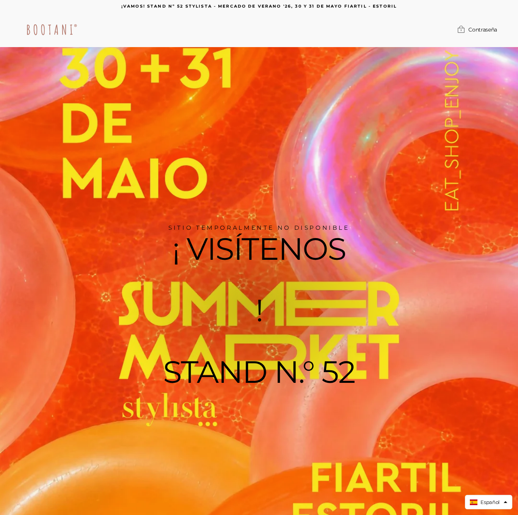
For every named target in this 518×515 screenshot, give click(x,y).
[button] (488, 502)
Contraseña (482, 29)
